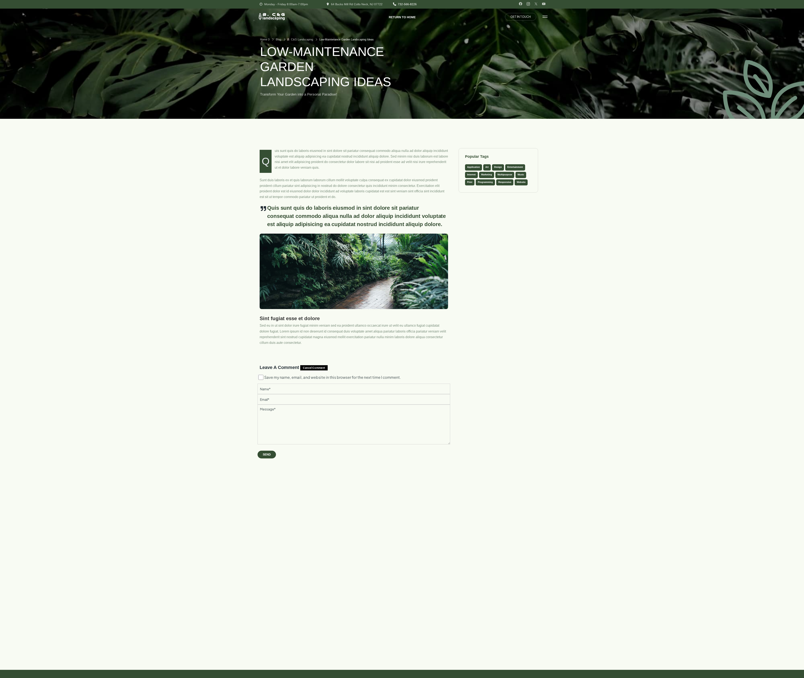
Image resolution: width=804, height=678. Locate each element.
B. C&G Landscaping (300, 39)
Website (521, 182)
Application (473, 167)
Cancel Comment (314, 367)
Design (498, 167)
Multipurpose (504, 174)
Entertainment (515, 167)
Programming (485, 182)
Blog (278, 39)
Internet (471, 174)
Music (521, 174)
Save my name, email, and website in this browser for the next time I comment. (332, 377)
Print (469, 182)
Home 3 (264, 39)
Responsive (504, 182)
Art (487, 167)
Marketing (486, 174)
